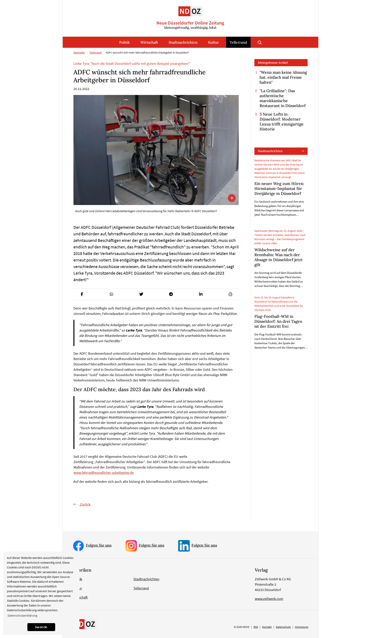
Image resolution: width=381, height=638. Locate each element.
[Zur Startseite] (190, 15)
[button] (81, 294)
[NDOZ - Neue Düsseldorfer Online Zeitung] (84, 624)
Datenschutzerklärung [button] (22, 615)
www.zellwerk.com (269, 598)
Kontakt (267, 627)
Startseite (79, 52)
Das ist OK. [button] (41, 627)
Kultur (213, 42)
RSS (256, 627)
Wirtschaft (149, 42)
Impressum (301, 627)
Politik (124, 42)
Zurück (84, 504)
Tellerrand (238, 42)
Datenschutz (283, 627)
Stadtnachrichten (183, 42)
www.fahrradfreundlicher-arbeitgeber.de (103, 472)
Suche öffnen (259, 42)
